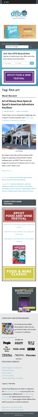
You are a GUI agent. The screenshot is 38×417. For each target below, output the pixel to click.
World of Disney (28, 191)
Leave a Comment (22, 111)
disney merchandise (16, 177)
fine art (18, 188)
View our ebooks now (9, 337)
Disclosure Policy (8, 370)
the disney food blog (19, 11)
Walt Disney (18, 191)
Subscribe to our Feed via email (12, 410)
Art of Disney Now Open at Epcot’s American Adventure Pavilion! (18, 104)
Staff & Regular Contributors (11, 368)
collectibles (28, 186)
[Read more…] (7, 171)
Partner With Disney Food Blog (12, 378)
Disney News (28, 177)
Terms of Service (8, 376)
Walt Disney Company (12, 391)
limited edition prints (28, 188)
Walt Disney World (19, 180)
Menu (7, 2)
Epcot (4, 180)
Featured (10, 180)
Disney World (6, 188)
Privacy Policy (6, 373)
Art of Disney (19, 186)
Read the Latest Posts (10, 44)
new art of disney (7, 191)
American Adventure (17, 184)
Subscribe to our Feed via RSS (12, 407)
